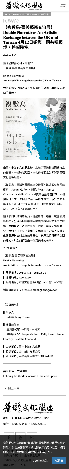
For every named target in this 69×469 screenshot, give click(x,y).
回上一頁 (14, 388)
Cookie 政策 (40, 460)
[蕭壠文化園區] (24, 5)
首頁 (13, 14)
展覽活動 (44, 14)
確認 (57, 460)
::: (2, 3)
